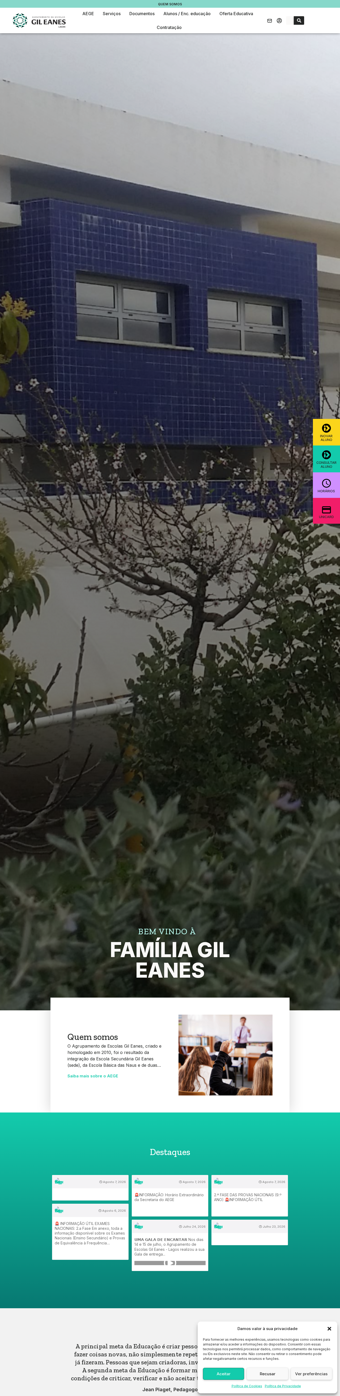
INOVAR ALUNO (326, 438)
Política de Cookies (247, 1386)
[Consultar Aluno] (326, 454)
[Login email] (269, 20)
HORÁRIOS (326, 491)
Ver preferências (311, 1373)
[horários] (326, 483)
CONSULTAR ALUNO (326, 464)
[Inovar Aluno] (326, 428)
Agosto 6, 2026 (113, 1210)
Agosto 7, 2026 (114, 1182)
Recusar (267, 1373)
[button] (329, 1328)
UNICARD (326, 517)
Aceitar (224, 1373)
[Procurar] (299, 20)
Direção (169, 4)
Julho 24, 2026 (194, 1226)
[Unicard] (326, 509)
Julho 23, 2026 (273, 1226)
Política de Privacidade (283, 1386)
